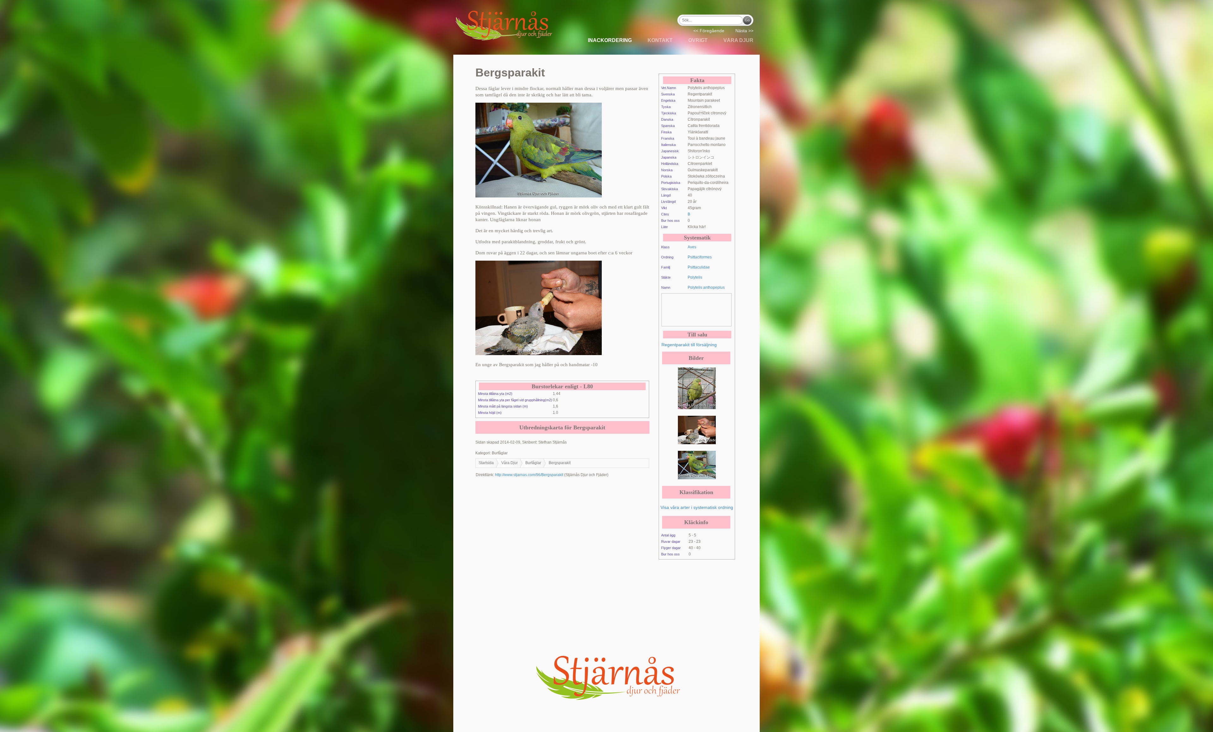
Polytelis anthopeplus (706, 287)
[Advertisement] (712, 309)
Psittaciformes (700, 257)
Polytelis (695, 277)
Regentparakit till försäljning (689, 344)
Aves (692, 247)
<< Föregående (708, 30)
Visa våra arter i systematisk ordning (697, 507)
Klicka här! (697, 227)
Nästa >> (744, 30)
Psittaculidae (699, 267)
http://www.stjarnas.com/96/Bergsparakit (529, 475)
